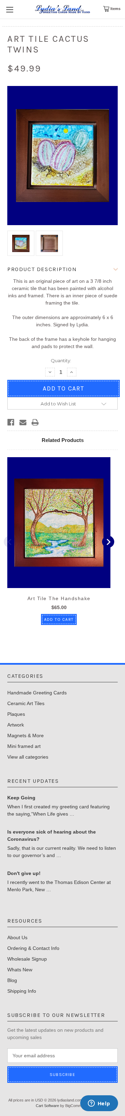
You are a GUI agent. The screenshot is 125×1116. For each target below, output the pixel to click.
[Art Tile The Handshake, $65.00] (58, 522)
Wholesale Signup (27, 959)
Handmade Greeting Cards (37, 692)
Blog (12, 980)
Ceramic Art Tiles (25, 703)
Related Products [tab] (63, 440)
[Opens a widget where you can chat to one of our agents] (99, 1104)
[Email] (22, 422)
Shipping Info (21, 991)
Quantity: (61, 360)
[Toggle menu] (9, 9)
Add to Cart (59, 619)
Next (108, 542)
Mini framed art (24, 746)
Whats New (19, 969)
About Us (17, 937)
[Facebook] (10, 422)
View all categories (27, 757)
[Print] (35, 422)
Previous (10, 542)
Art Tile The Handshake (59, 598)
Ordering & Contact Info (33, 948)
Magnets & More (25, 735)
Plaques (16, 714)
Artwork (15, 725)
